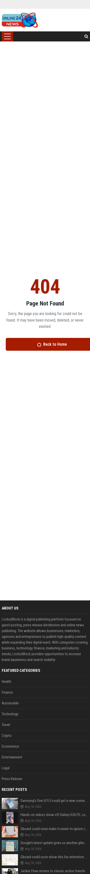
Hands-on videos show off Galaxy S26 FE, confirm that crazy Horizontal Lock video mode (54, 814)
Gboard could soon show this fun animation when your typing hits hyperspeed (54, 857)
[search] (86, 36)
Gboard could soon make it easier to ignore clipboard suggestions (54, 829)
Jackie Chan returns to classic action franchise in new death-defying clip (54, 871)
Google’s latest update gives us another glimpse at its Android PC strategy (54, 843)
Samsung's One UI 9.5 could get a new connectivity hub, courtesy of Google (54, 800)
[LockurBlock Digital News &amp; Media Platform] (20, 20)
